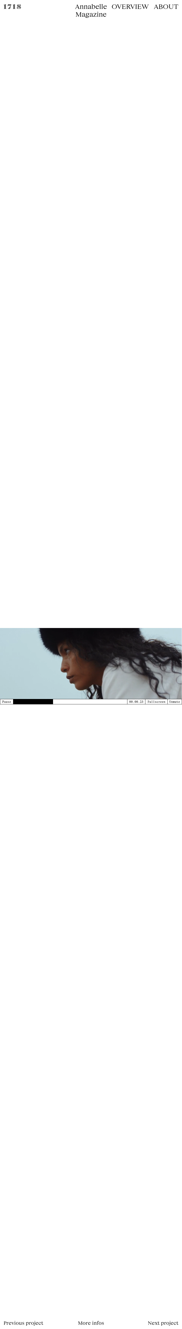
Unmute (174, 701)
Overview (130, 6)
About (166, 6)
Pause (6, 701)
